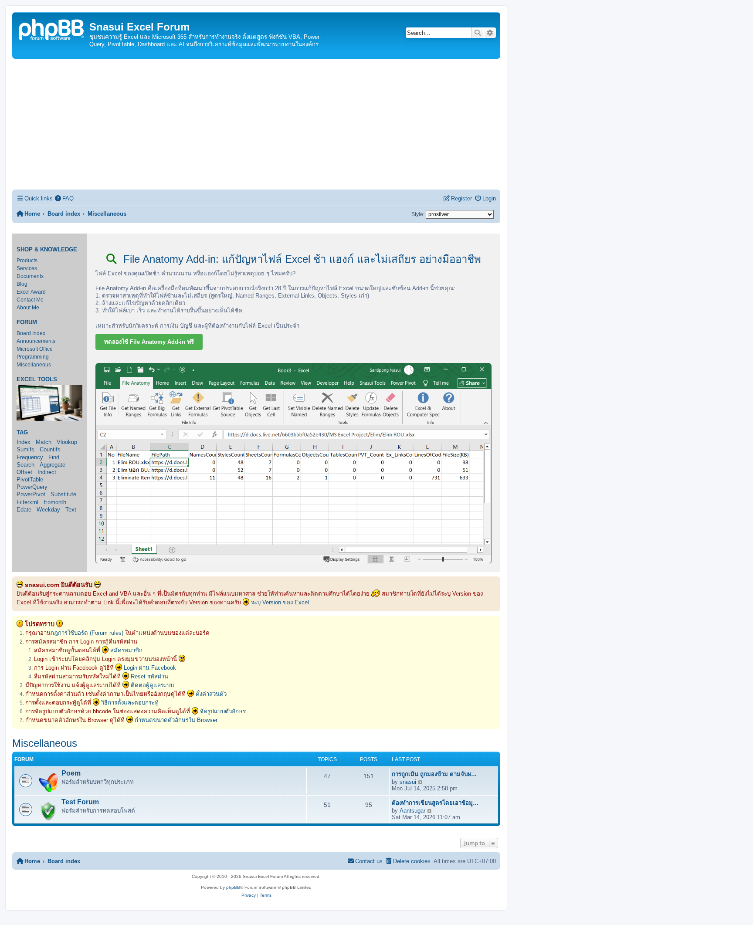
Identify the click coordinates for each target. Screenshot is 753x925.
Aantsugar (412, 810)
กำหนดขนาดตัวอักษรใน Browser (176, 720)
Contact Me (30, 300)
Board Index (31, 333)
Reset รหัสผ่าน (149, 676)
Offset (24, 472)
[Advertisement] (256, 124)
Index (24, 442)
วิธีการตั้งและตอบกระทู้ (130, 702)
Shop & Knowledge (47, 250)
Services (27, 268)
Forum (27, 322)
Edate (24, 509)
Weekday (48, 509)
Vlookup (67, 442)
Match (43, 442)
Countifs (50, 449)
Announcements (36, 341)
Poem (71, 773)
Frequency (30, 457)
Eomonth (55, 502)
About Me (28, 308)
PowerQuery (32, 487)
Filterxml (27, 502)
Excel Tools (37, 379)
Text (70, 509)
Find (53, 457)
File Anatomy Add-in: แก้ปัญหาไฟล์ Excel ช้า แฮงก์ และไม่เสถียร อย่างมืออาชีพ (300, 259)
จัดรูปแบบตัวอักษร (223, 711)
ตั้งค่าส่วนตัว (211, 694)
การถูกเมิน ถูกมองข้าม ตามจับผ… (434, 774)
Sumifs (25, 449)
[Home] (51, 28)
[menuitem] (64, 198)
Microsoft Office (35, 349)
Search (25, 464)
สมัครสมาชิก (126, 650)
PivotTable (30, 479)
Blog (22, 284)
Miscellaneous (34, 365)
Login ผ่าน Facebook (150, 667)
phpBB (233, 887)
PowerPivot (31, 494)
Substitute (63, 494)
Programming (33, 357)
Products (27, 261)
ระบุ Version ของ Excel (280, 602)
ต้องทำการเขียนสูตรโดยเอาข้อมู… (435, 803)
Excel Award (31, 292)
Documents (30, 276)
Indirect (46, 472)
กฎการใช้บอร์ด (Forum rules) (87, 633)
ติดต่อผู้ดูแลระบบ (152, 685)
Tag (22, 433)
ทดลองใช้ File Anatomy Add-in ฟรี (149, 342)
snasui (408, 782)
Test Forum (80, 802)
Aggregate (52, 464)
